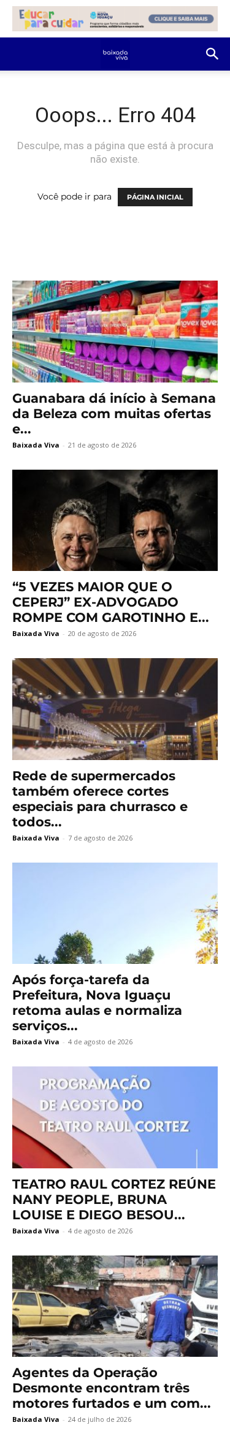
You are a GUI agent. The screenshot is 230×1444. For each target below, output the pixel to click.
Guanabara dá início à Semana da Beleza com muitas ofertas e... (114, 413)
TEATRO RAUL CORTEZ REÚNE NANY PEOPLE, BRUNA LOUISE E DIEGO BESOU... (114, 1199)
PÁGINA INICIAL (155, 197)
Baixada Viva (35, 444)
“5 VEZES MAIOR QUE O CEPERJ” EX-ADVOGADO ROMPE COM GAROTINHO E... (110, 602)
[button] (213, 54)
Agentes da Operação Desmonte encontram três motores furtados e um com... (111, 1388)
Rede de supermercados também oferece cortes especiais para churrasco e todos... (100, 798)
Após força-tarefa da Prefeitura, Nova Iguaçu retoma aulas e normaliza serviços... (97, 1002)
